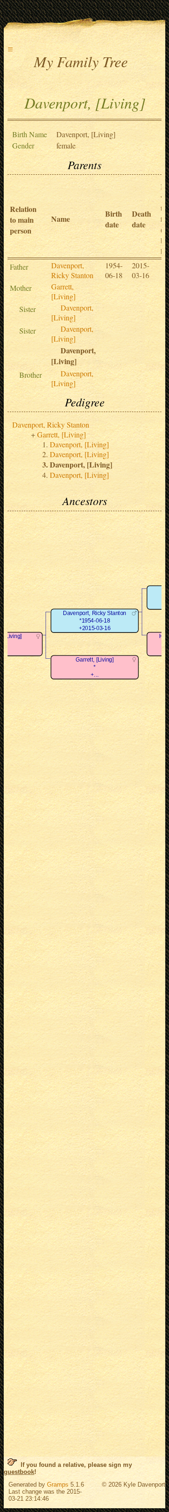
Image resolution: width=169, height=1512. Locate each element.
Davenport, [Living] (72, 312)
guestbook (19, 1471)
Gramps (58, 1484)
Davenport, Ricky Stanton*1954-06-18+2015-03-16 (94, 620)
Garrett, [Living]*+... (95, 667)
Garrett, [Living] (63, 291)
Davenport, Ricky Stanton (72, 270)
